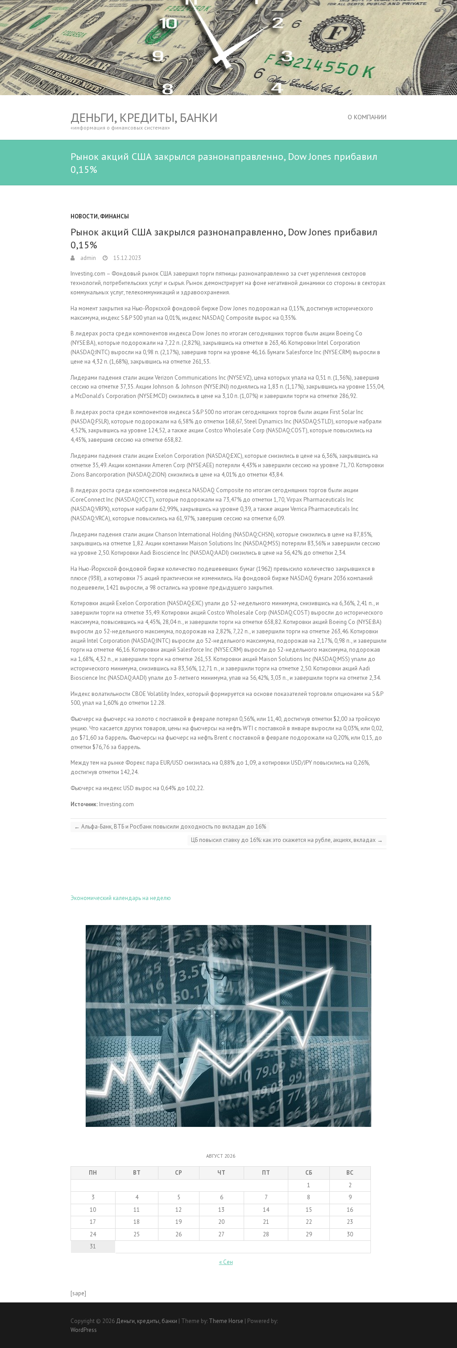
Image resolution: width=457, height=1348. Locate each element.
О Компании (367, 117)
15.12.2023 (126, 258)
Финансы (114, 216)
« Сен (226, 1262)
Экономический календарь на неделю (121, 898)
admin (87, 258)
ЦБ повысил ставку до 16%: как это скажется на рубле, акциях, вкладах (287, 840)
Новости (84, 216)
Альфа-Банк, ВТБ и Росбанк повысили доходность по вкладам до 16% (170, 826)
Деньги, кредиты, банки (144, 117)
